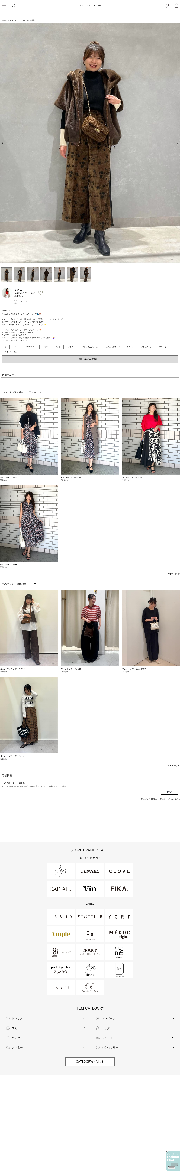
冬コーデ (130, 347)
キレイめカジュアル (90, 347)
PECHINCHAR (29, 347)
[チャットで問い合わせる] (173, 1161)
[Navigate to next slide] (177, 143)
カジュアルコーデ (112, 347)
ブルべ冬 (162, 347)
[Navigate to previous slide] (2, 143)
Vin (15, 347)
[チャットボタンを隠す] (166, 1151)
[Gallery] (90, 143)
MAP (169, 791)
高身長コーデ (146, 347)
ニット (57, 347)
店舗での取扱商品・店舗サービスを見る (159, 799)
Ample (45, 347)
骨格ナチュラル (11, 352)
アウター (71, 347)
